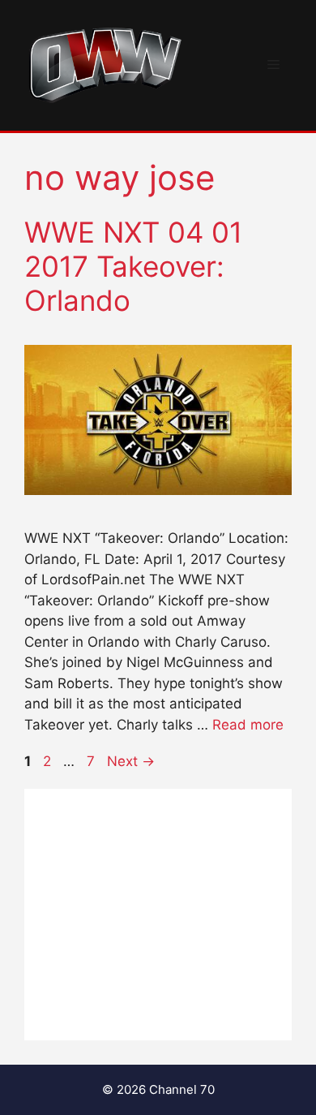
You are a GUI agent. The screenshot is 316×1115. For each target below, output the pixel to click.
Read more (248, 725)
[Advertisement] (158, 914)
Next (131, 761)
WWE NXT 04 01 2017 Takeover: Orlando (133, 266)
